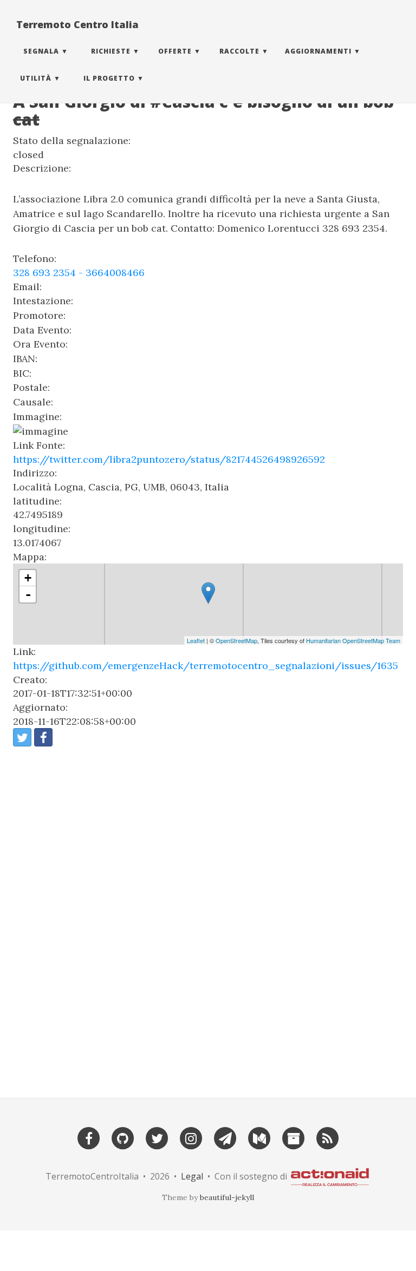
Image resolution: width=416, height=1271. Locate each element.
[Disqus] (208, 917)
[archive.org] (294, 1137)
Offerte (175, 51)
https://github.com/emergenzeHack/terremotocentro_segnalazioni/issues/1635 (205, 665)
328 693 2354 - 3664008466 (79, 272)
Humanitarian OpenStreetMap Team (353, 640)
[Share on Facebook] (43, 737)
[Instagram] (191, 1137)
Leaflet (196, 640)
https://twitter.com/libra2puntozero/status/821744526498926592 (169, 459)
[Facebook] (89, 1137)
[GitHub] (123, 1137)
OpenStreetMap (236, 640)
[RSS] (328, 1137)
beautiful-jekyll (227, 1197)
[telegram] (225, 1137)
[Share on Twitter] (22, 737)
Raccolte (239, 51)
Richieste (111, 51)
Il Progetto (109, 78)
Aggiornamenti (318, 51)
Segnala (41, 51)
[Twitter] (157, 1137)
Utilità (35, 78)
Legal (192, 1176)
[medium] (259, 1137)
